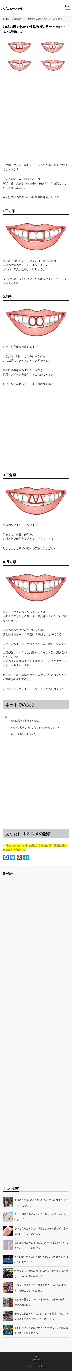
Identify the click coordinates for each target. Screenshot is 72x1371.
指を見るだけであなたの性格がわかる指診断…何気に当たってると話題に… (41, 1245)
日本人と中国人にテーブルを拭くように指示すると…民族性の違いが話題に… (40, 1288)
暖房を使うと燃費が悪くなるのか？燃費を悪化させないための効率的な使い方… (41, 1273)
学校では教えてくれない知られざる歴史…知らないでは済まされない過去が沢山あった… (41, 1316)
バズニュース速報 (12, 8)
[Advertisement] (36, 123)
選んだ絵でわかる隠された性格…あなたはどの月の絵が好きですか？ (41, 1259)
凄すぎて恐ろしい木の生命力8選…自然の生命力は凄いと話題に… (40, 1302)
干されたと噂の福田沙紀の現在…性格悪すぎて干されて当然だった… (41, 1202)
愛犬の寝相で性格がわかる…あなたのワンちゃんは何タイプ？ (41, 1217)
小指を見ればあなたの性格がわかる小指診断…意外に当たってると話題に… (41, 1231)
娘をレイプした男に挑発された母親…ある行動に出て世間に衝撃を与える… (41, 1330)
